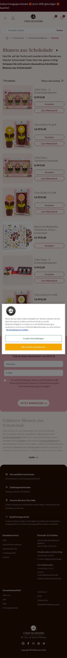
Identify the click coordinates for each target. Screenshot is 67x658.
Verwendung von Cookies (17, 330)
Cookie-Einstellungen (33, 338)
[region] (33, 329)
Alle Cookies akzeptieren (33, 347)
